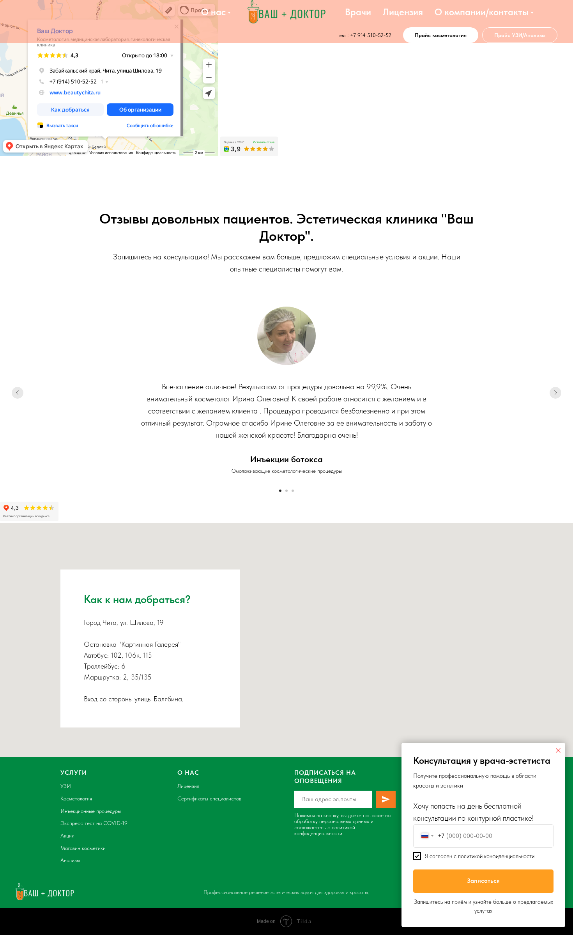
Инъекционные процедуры (90, 811)
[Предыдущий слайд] (17, 393)
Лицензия (403, 12)
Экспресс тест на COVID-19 (93, 823)
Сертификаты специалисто (208, 798)
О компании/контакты (482, 12)
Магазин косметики (83, 848)
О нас (213, 12)
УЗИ (65, 786)
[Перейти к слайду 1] (280, 491)
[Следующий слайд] (555, 393)
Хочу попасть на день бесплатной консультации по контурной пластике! (473, 812)
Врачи (358, 12)
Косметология (76, 798)
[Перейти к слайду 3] (293, 491)
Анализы (70, 860)
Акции (67, 835)
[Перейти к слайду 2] (286, 491)
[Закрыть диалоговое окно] (558, 750)
